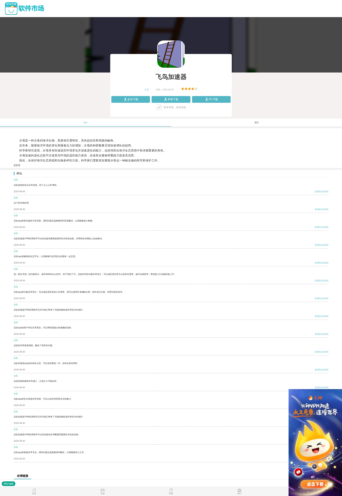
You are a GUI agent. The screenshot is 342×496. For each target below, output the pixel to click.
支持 (317, 191)
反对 (324, 191)
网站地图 (9, 483)
